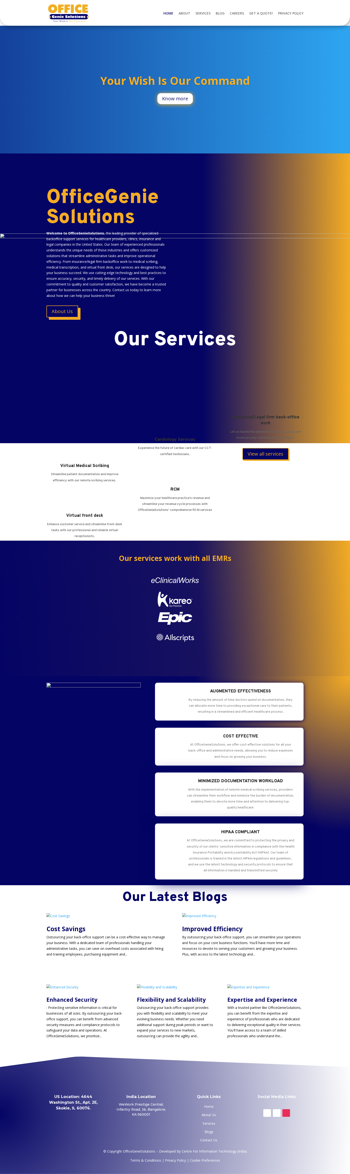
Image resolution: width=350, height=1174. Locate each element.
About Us (209, 1115)
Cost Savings (65, 929)
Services (202, 13)
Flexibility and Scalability (171, 999)
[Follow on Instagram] (286, 1113)
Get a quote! (261, 13)
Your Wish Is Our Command (175, 80)
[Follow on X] (276, 1113)
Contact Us (208, 1140)
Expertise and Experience (262, 999)
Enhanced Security (71, 999)
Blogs (209, 1131)
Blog (220, 13)
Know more (175, 98)
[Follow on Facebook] (267, 1113)
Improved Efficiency (212, 929)
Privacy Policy (291, 13)
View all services (265, 454)
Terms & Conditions (145, 1160)
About (184, 13)
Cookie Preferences (205, 1160)
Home (168, 13)
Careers (237, 13)
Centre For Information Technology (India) (214, 1151)
